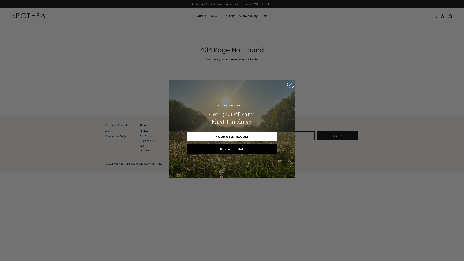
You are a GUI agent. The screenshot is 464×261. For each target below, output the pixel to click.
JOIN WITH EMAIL (232, 149)
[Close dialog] (291, 84)
